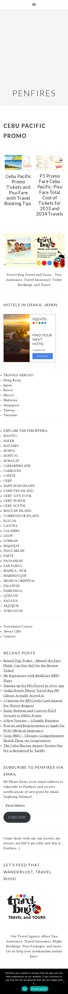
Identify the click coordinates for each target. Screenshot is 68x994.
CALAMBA (11, 531)
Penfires (34, 93)
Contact (9, 636)
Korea (8, 390)
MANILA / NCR (15, 570)
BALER (8, 441)
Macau (8, 395)
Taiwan (9, 410)
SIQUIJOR (11, 606)
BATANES (11, 446)
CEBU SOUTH (14, 506)
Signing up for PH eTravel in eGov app (33, 685)
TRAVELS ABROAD (18, 375)
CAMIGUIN (12, 471)
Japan (7, 385)
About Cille (12, 631)
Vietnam (10, 415)
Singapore (11, 405)
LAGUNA (10, 525)
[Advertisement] (34, 48)
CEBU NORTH (14, 500)
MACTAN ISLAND (17, 511)
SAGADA (10, 601)
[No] (63, 981)
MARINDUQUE (15, 576)
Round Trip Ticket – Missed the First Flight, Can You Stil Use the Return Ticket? (32, 666)
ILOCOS (9, 521)
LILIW (8, 536)
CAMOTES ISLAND (18, 491)
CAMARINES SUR (17, 466)
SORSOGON (13, 611)
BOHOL (9, 450)
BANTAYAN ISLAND (19, 486)
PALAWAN (11, 586)
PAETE (8, 556)
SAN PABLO (12, 566)
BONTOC (10, 455)
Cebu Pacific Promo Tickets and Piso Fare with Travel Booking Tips (18, 190)
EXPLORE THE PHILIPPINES (25, 430)
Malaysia (10, 400)
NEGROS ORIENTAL (19, 581)
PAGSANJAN (13, 561)
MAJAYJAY (11, 546)
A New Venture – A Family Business (31, 720)
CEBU (7, 480)
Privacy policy (39, 988)
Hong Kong (12, 380)
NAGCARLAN (14, 550)
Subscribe (17, 817)
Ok (24, 988)
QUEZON (10, 595)
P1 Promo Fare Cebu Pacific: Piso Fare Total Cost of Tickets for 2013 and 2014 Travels (49, 195)
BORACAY (11, 461)
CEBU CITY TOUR (17, 496)
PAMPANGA (12, 591)
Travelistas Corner (18, 626)
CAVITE (9, 475)
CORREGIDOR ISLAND (21, 516)
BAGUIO (10, 436)
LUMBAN (10, 541)
